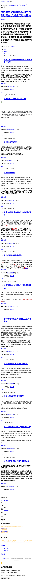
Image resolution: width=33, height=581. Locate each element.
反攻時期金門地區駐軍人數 (15, 99)
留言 (12, 86)
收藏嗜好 (13, 46)
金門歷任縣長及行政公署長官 (16, 364)
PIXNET (7, 558)
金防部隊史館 (9, 173)
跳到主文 (3, 19)
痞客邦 (9, 86)
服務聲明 (16, 560)
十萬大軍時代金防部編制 (14, 396)
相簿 (5, 49)
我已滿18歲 (3, 578)
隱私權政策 (27, 558)
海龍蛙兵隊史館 (10, 142)
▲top (2, 92)
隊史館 (12, 89)
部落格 (5, 51)
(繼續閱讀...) (4, 83)
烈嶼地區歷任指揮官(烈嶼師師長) (17, 427)
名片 (5, 53)
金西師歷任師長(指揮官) (13, 255)
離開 (9, 578)
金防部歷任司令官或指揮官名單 (16, 461)
